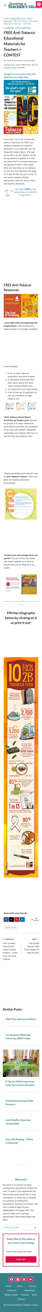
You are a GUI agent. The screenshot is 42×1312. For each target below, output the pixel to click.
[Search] (35, 1227)
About (20, 1286)
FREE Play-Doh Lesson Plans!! (21, 1019)
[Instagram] (18, 1279)
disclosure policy (10, 67)
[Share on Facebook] (6, 919)
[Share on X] (11, 919)
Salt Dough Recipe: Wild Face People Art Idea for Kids (31, 946)
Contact (21, 1299)
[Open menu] (5, 5)
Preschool (11, 1290)
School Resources (23, 28)
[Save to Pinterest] (16, 919)
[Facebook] (11, 1279)
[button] (39, 4)
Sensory (32, 1286)
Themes (25, 1295)
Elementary (29, 1290)
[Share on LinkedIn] (22, 919)
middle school (10, 928)
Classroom (8, 28)
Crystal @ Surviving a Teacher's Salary (20, 60)
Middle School (11, 1295)
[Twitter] (30, 1279)
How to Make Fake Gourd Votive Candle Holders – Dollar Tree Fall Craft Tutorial (10, 949)
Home (8, 1286)
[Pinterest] (24, 1279)
